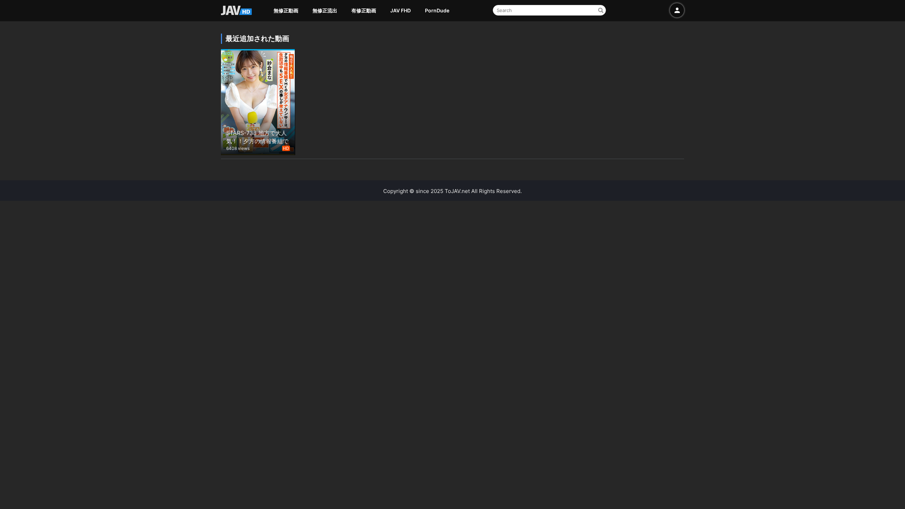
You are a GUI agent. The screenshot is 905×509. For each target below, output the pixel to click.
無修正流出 (325, 10)
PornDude (437, 10)
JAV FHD (400, 10)
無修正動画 (286, 10)
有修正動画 (363, 10)
